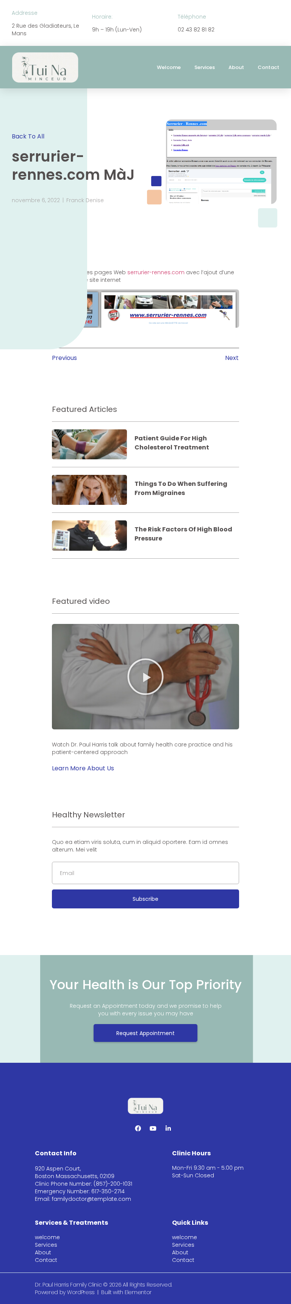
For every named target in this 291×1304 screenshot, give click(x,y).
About (236, 67)
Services (204, 67)
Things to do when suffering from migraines (181, 488)
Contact (268, 67)
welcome (169, 67)
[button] (145, 677)
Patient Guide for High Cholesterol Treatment (172, 443)
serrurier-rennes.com (156, 272)
